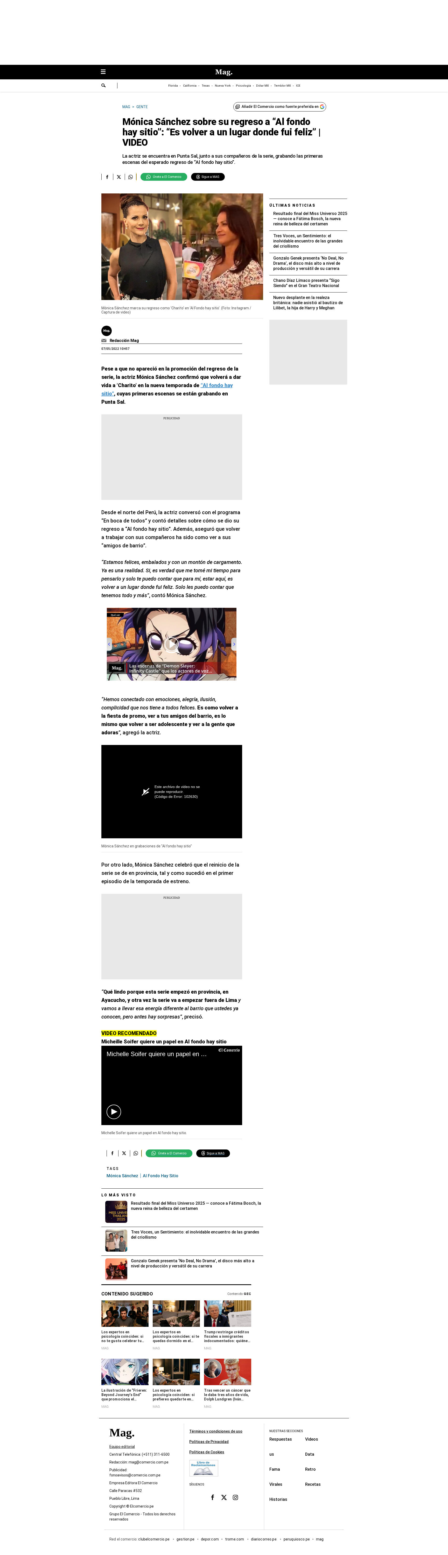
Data (309, 1454)
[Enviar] (103, 86)
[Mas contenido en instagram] (235, 1497)
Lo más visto (118, 1195)
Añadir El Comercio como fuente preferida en (280, 106)
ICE (298, 85)
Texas (206, 85)
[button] (114, 1112)
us (271, 1454)
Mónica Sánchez (122, 1175)
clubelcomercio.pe (154, 1539)
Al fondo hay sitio (160, 1175)
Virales (275, 1484)
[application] (171, 1085)
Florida (173, 85)
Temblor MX (282, 85)
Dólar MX (262, 85)
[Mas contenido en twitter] (224, 1497)
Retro (310, 1469)
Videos (311, 1439)
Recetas (313, 1484)
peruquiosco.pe (297, 1539)
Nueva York (223, 85)
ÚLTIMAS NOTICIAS (292, 205)
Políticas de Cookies (206, 1452)
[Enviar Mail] (104, 341)
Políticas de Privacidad (209, 1442)
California (190, 85)
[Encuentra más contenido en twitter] (119, 177)
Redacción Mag (124, 340)
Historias (278, 1499)
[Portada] (121, 1441)
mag (320, 1539)
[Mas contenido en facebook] (212, 1497)
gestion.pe (186, 1539)
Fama (274, 1469)
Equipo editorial (122, 1447)
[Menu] (106, 72)
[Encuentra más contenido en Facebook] (107, 177)
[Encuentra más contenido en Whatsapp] (130, 177)
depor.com (210, 1539)
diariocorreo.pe (264, 1539)
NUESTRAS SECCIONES (286, 1431)
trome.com (235, 1539)
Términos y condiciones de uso (215, 1431)
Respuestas (280, 1439)
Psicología (243, 85)
